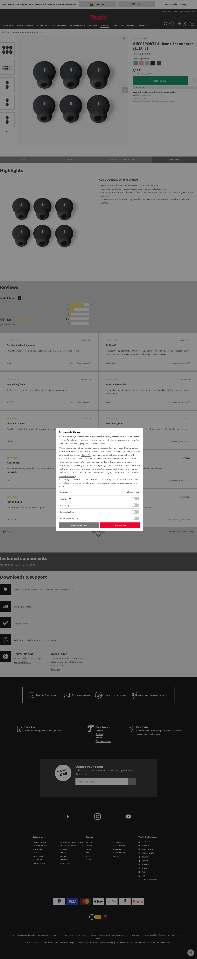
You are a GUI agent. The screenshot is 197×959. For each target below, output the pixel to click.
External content (67, 518)
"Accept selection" (67, 475)
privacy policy (124, 482)
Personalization (67, 511)
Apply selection (78, 525)
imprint (62, 486)
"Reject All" (86, 454)
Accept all (120, 525)
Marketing (64, 505)
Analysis (63, 498)
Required (64, 492)
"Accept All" (88, 465)
